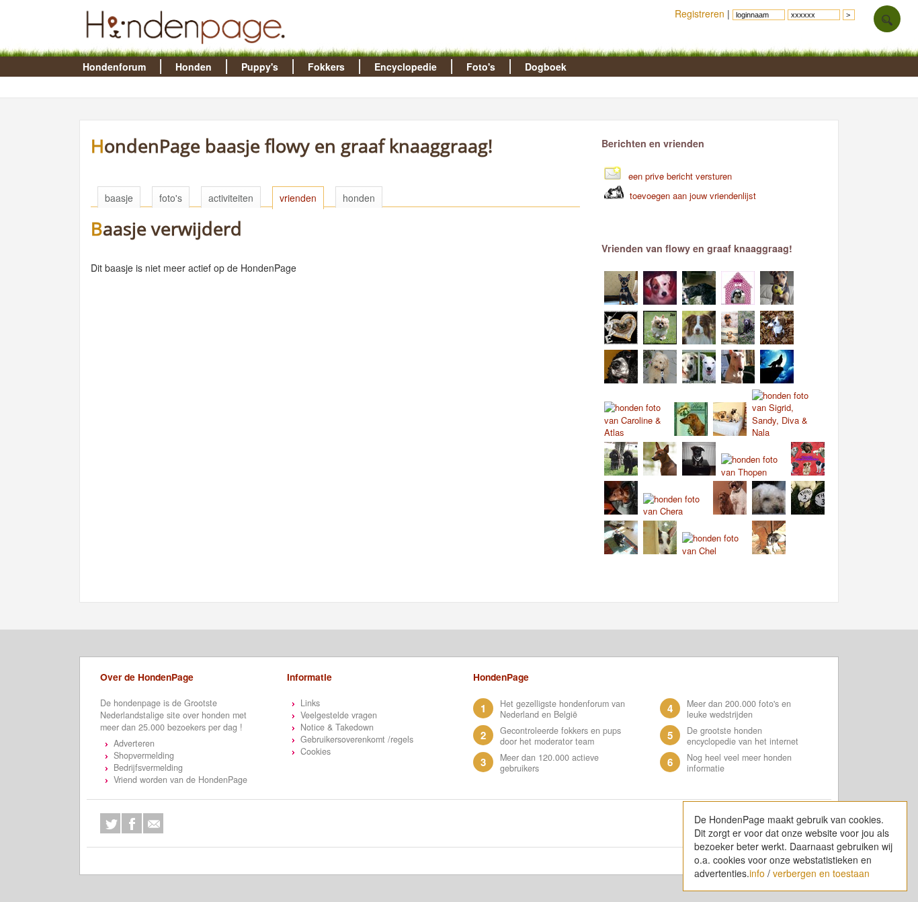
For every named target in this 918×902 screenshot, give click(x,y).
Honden (193, 66)
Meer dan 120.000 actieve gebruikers (549, 762)
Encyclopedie (405, 66)
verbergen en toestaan (821, 873)
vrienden (298, 197)
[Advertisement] (342, 497)
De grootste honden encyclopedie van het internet (742, 735)
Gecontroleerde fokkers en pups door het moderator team (560, 735)
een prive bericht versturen (680, 176)
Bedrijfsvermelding (148, 767)
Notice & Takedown (337, 727)
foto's (170, 197)
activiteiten (230, 197)
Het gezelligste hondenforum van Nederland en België (562, 709)
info (757, 873)
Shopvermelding (144, 755)
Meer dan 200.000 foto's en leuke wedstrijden (739, 709)
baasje (119, 197)
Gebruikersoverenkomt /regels (356, 739)
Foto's (480, 66)
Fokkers (326, 66)
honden (359, 197)
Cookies (315, 751)
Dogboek (546, 66)
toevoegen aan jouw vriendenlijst (693, 195)
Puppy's (259, 66)
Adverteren (134, 743)
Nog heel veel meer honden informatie (739, 762)
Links (310, 703)
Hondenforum (114, 66)
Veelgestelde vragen (338, 715)
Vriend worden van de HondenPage (180, 780)
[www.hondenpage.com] (188, 50)
